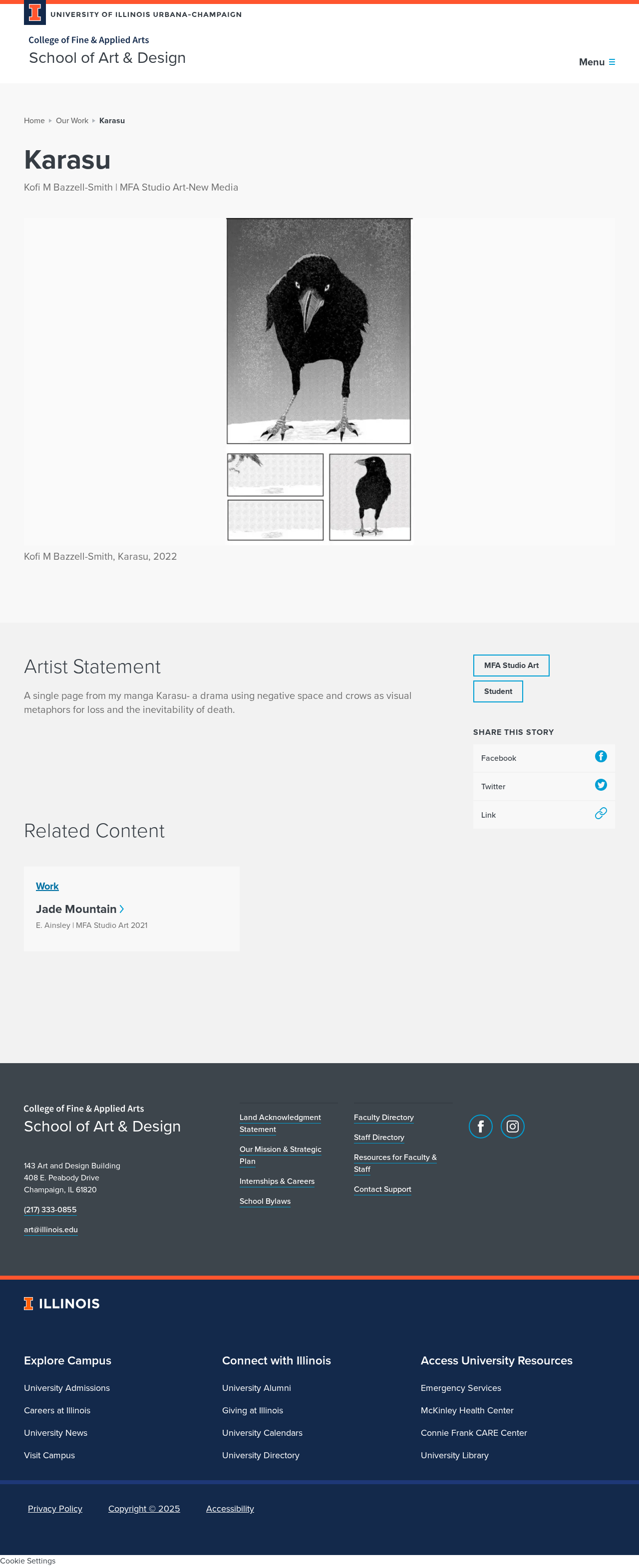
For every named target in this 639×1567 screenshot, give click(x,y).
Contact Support (382, 1189)
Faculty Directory (384, 1117)
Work (47, 886)
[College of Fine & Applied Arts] (129, 40)
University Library (455, 1455)
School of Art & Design (107, 57)
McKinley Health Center (467, 1410)
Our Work (72, 120)
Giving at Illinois (252, 1410)
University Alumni (256, 1387)
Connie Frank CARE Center (474, 1432)
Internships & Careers (277, 1181)
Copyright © (144, 1508)
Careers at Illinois (57, 1410)
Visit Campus (49, 1455)
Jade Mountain (76, 909)
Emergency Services (461, 1387)
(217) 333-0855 (50, 1209)
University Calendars (262, 1432)
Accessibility (230, 1508)
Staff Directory (379, 1137)
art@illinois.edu (51, 1229)
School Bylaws (265, 1201)
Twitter (493, 786)
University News (55, 1432)
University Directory (261, 1455)
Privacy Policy (55, 1508)
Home (34, 120)
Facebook (498, 758)
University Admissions (67, 1387)
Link (488, 815)
